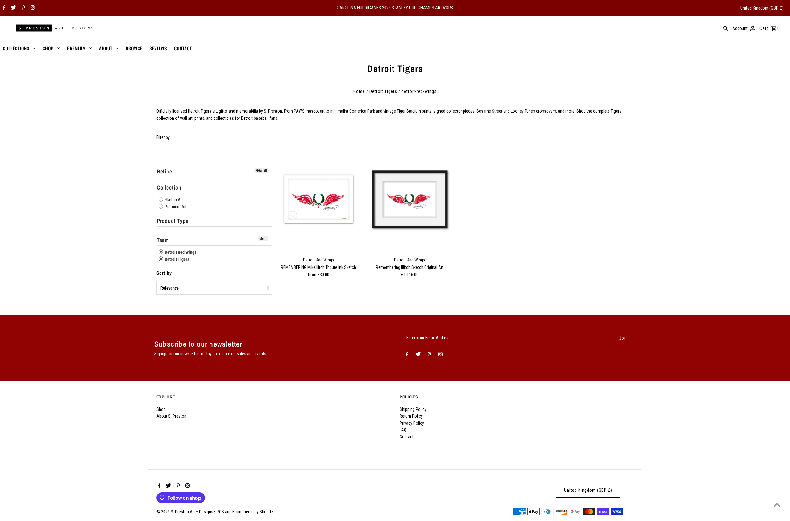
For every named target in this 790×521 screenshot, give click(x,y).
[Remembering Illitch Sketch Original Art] (409, 199)
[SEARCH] (726, 28)
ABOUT (105, 48)
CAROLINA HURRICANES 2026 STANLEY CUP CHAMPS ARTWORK (395, 7)
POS (220, 511)
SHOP (48, 48)
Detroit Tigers (383, 91)
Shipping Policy (413, 409)
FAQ (403, 429)
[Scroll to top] (777, 505)
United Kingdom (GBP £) (762, 8)
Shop (161, 409)
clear (263, 238)
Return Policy (411, 416)
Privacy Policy (412, 423)
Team (163, 240)
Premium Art (175, 206)
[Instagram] (32, 8)
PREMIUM (76, 48)
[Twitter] (12, 8)
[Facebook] (3, 8)
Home (359, 91)
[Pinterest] (22, 8)
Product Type (173, 221)
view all (261, 170)
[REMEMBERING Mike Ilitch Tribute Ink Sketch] (318, 199)
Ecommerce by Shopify (252, 511)
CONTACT (183, 48)
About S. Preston (171, 416)
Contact (407, 436)
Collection (169, 187)
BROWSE (134, 48)
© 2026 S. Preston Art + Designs (185, 511)
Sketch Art (173, 199)
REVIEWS (158, 48)
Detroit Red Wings (180, 252)
